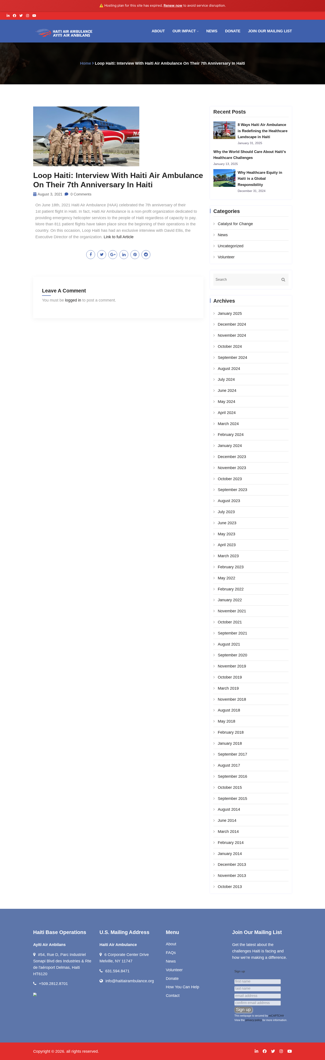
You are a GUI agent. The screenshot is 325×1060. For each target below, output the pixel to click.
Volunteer (226, 257)
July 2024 (226, 379)
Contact (173, 995)
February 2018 (231, 732)
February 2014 (231, 842)
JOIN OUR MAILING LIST (270, 31)
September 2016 (232, 776)
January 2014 (230, 853)
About (171, 944)
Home (85, 63)
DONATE (232, 31)
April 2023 (227, 545)
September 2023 (232, 489)
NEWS (211, 31)
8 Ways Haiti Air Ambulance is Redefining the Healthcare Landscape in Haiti (262, 131)
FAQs (171, 952)
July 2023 (226, 512)
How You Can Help (182, 987)
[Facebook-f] (14, 15)
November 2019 (232, 666)
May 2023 (226, 534)
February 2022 (231, 589)
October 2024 (230, 346)
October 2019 (230, 677)
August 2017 (229, 765)
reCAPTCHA (276, 1015)
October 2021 (230, 622)
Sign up (239, 971)
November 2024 (232, 335)
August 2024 (229, 368)
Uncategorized (230, 246)
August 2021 (229, 644)
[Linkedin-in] (8, 15)
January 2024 (230, 445)
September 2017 (232, 754)
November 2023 (232, 468)
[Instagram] (27, 15)
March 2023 (228, 556)
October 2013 (230, 886)
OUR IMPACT (184, 31)
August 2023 (229, 501)
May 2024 (226, 401)
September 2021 (232, 633)
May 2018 (226, 721)
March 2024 (228, 424)
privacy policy (253, 1020)
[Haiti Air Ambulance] (63, 33)
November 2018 (232, 699)
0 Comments (80, 194)
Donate (172, 978)
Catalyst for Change (235, 224)
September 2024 (232, 357)
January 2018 (230, 743)
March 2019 (228, 688)
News (223, 235)
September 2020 (232, 655)
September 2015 (232, 798)
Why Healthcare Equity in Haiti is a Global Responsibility (260, 178)
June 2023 (227, 523)
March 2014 (228, 831)
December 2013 (232, 864)
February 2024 (231, 434)
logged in (73, 300)
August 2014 (229, 809)
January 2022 (230, 600)
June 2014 (227, 820)
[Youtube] (34, 15)
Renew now (173, 5)
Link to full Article (119, 237)
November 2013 (232, 875)
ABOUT (158, 31)
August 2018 (229, 710)
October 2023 (230, 479)
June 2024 (227, 390)
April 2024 (227, 412)
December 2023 (232, 457)
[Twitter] (21, 15)
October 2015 (230, 787)
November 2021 (232, 611)
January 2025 (230, 313)
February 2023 (231, 567)
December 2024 (232, 324)
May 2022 (226, 578)
